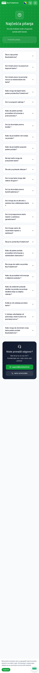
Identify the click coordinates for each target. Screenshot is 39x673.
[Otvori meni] (35, 3)
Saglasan (6, 670)
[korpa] (30, 3)
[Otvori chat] (34, 668)
